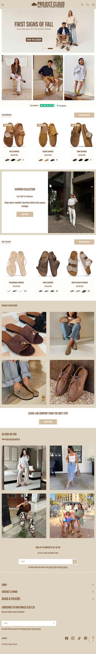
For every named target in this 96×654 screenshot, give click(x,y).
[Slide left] (7, 134)
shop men (48, 94)
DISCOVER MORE (84, 115)
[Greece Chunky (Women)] (79, 264)
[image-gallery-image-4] (72, 382)
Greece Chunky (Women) (80, 282)
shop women (16, 94)
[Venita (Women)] (48, 264)
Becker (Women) (47, 151)
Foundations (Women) (16, 282)
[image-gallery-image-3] (24, 382)
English (4, 638)
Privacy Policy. (63, 567)
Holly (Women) (14, 151)
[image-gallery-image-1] (24, 334)
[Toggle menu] (2, 4)
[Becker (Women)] (47, 134)
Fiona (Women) (82, 151)
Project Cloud (12, 644)
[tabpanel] (48, 143)
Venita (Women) (48, 282)
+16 (57, 291)
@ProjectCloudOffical (13, 439)
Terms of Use (53, 567)
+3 (56, 160)
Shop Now (25, 214)
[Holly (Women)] (14, 134)
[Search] (87, 4)
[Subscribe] (75, 561)
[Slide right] (88, 134)
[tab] (6, 115)
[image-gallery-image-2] (72, 334)
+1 (23, 160)
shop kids (79, 94)
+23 (25, 291)
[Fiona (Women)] (81, 134)
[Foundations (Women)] (16, 264)
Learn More (48, 422)
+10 (88, 291)
